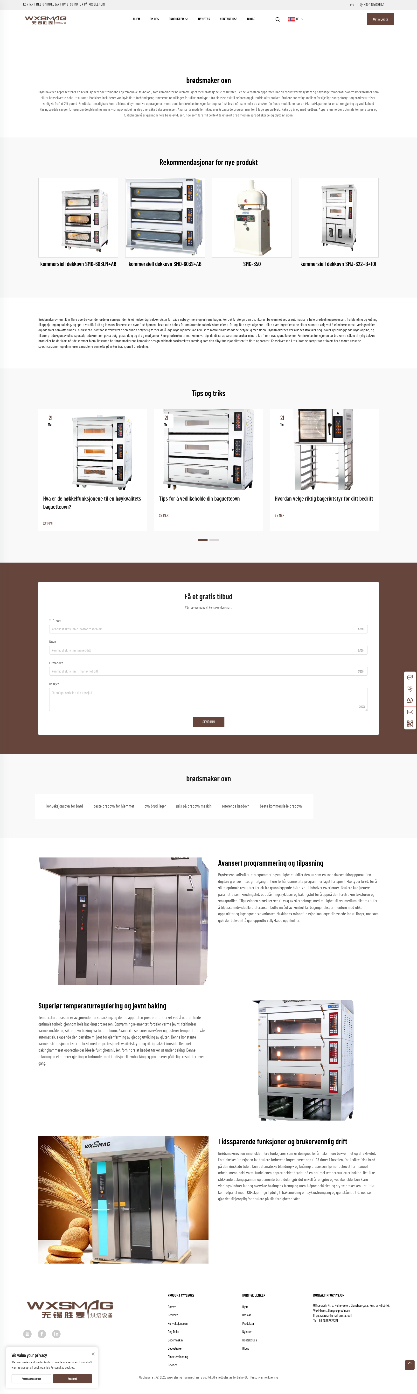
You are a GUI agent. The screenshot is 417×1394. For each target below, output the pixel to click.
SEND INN (208, 722)
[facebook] (42, 1334)
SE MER (48, 524)
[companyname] (46, 19)
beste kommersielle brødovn (281, 806)
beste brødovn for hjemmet (113, 806)
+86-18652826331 (374, 5)
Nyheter (204, 19)
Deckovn (173, 1315)
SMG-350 (252, 264)
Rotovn (172, 1307)
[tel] (410, 689)
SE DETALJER (78, 218)
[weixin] (410, 723)
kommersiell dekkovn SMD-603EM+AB (78, 264)
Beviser (172, 1365)
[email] (410, 712)
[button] (203, 540)
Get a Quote (380, 19)
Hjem (136, 19)
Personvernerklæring (264, 1377)
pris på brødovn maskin (194, 806)
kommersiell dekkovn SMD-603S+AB (165, 264)
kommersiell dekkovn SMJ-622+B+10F (338, 264)
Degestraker (175, 1348)
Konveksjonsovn (178, 1324)
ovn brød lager (155, 806)
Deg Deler (173, 1332)
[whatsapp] (410, 700)
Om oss (154, 19)
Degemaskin (175, 1340)
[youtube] (27, 1334)
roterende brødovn (236, 806)
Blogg (251, 19)
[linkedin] (56, 1334)
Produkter (177, 19)
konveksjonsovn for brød (64, 806)
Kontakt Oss (228, 19)
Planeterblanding (178, 1357)
